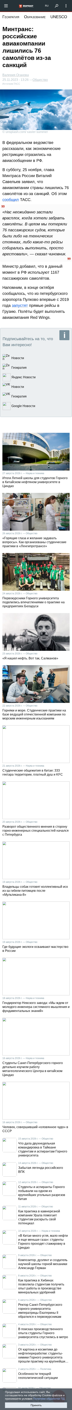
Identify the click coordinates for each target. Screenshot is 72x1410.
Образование (35, 17)
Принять (36, 1405)
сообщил (10, 199)
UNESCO (58, 17)
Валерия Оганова (15, 75)
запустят (20, 305)
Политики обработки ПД (49, 1398)
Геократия (10, 17)
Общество (40, 79)
